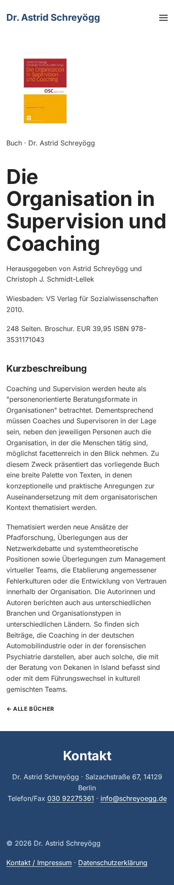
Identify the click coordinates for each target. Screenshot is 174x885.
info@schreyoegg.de (134, 798)
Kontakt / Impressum (39, 862)
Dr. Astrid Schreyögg (53, 17)
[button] (163, 18)
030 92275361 (70, 798)
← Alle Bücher (30, 708)
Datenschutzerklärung (112, 862)
